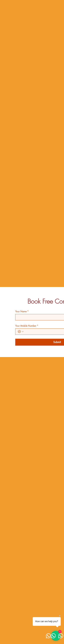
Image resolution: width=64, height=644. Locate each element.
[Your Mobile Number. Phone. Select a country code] (20, 332)
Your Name (22, 311)
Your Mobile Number (26, 325)
